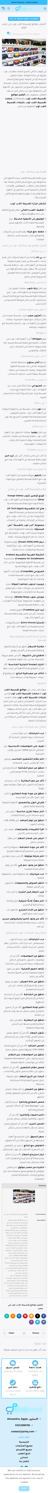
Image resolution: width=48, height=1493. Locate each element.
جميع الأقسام (24, 1450)
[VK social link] (43, 1322)
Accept (24, 1488)
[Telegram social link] (37, 1322)
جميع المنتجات (24, 1446)
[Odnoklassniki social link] (12, 1316)
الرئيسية (24, 1442)
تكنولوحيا (35, 19)
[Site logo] (24, 8)
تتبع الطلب (24, 1454)
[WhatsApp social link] (6, 1316)
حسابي (24, 1457)
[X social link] (37, 1316)
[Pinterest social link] (25, 1316)
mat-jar (36, 34)
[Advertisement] (24, 139)
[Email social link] (31, 1316)
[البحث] (8, 8)
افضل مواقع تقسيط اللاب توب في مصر (25, 1307)
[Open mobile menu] (44, 8)
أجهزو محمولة (23, 19)
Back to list (24, 1333)
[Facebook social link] (43, 1316)
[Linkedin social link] (19, 1316)
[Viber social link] (31, 1322)
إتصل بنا (24, 1461)
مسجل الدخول (25, 1350)
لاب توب (12, 19)
